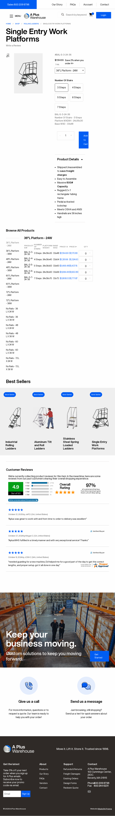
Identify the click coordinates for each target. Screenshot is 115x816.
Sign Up (25, 794)
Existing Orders (70, 778)
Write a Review (13, 46)
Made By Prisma (105, 809)
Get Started (98, 656)
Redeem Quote (70, 788)
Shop (17, 23)
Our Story (57, 4)
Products (43, 769)
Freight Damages (71, 774)
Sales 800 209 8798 (18, 4)
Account (88, 4)
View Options (14, 451)
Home (8, 23)
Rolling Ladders (31, 23)
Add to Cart (86, 140)
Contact (104, 4)
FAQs (73, 4)
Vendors (43, 783)
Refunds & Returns (72, 769)
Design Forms (70, 783)
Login (103, 15)
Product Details (68, 159)
